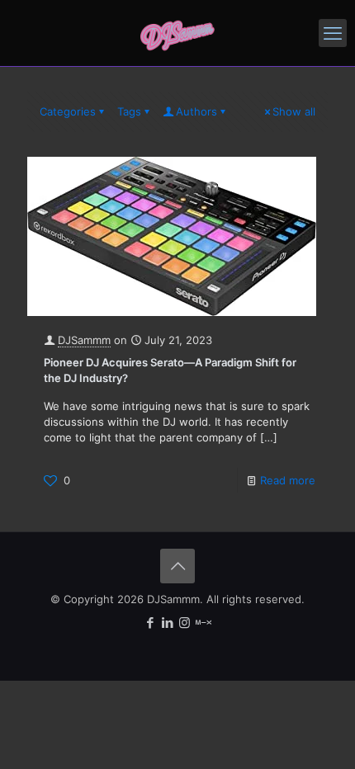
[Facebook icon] (150, 622)
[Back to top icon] (177, 566)
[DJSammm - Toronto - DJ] (177, 33)
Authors (196, 111)
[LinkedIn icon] (167, 622)
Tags (129, 111)
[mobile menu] (333, 33)
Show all (293, 111)
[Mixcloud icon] (203, 622)
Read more (287, 480)
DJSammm (84, 340)
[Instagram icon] (184, 622)
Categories (68, 111)
